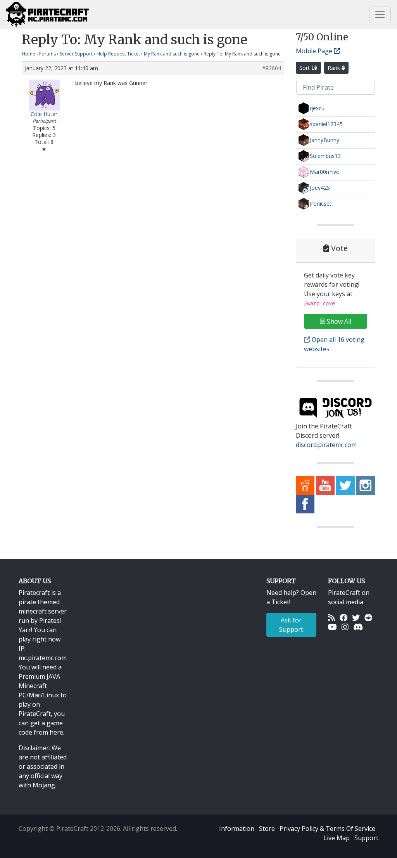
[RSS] (331, 617)
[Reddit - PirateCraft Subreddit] (305, 484)
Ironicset (320, 203)
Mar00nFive (324, 171)
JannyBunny (324, 140)
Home (28, 53)
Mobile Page (315, 51)
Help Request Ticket (118, 53)
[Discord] (358, 626)
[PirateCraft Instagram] (365, 484)
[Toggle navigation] (380, 14)
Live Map (336, 838)
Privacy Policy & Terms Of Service (327, 828)
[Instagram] (345, 626)
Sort (305, 67)
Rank (335, 67)
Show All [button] (338, 321)
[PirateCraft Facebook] (305, 503)
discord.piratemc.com (326, 444)
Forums (47, 53)
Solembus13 (325, 155)
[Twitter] (356, 617)
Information (236, 828)
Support (366, 838)
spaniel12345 (326, 124)
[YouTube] (332, 626)
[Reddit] (368, 617)
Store (267, 828)
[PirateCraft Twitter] (345, 484)
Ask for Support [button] (291, 625)
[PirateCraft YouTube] (325, 484)
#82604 (271, 68)
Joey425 (320, 187)
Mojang (44, 785)
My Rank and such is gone (172, 53)
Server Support (76, 53)
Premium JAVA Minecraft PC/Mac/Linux (39, 685)
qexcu (317, 108)
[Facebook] (343, 617)
